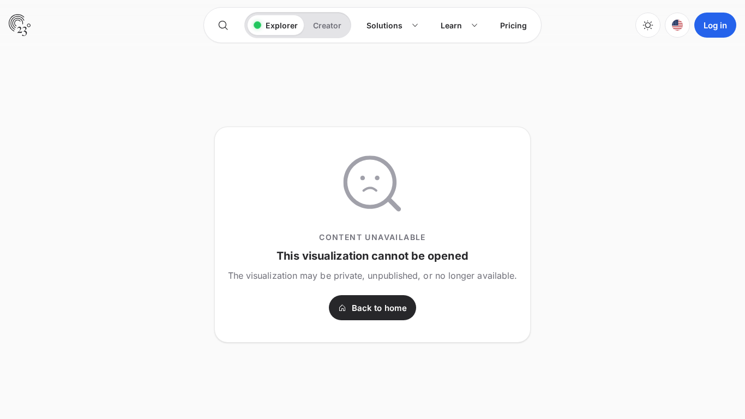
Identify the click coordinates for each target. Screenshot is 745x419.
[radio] (275, 25)
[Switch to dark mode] (647, 25)
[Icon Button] (223, 25)
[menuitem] (392, 25)
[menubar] (446, 25)
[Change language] (677, 25)
